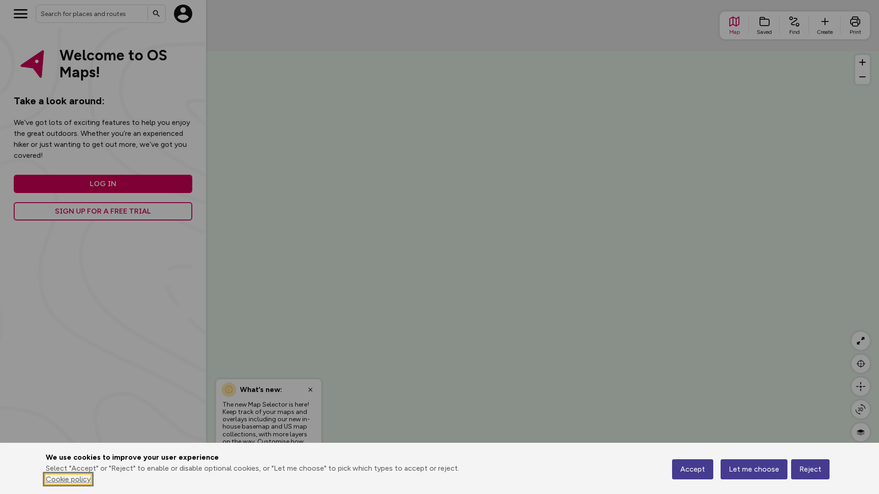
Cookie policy (68, 479)
